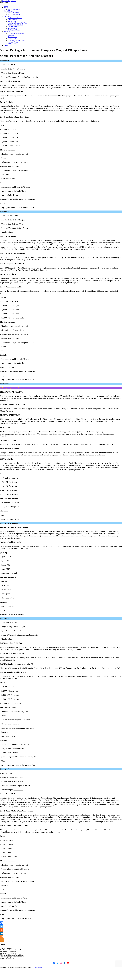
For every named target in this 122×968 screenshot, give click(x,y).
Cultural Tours (12, 38)
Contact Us (7, 45)
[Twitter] (1, 926)
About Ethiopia (8, 11)
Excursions (11, 35)
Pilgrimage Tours (13, 42)
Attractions (7, 16)
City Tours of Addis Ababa (16, 33)
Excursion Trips (12, 19)
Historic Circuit (12, 21)
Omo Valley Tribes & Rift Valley (17, 23)
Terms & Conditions (14, 14)
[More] (2, 940)
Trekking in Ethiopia (14, 30)
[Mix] (1, 936)
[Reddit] (1, 930)
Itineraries (7, 31)
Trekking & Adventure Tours (16, 40)
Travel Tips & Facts (13, 12)
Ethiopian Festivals (13, 26)
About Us (7, 7)
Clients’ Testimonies (14, 9)
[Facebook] (1, 923)
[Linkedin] (1, 933)
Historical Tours (12, 37)
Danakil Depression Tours (15, 25)
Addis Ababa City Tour (15, 18)
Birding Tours (12, 44)
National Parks (12, 28)
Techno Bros (38, 967)
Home (6, 6)
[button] (4, 2)
